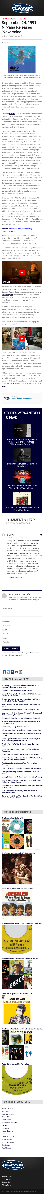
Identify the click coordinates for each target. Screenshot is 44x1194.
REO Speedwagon (8, 1142)
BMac (10, 534)
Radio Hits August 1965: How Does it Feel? (17, 994)
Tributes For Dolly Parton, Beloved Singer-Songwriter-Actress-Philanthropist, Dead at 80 (22, 442)
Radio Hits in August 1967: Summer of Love (17, 888)
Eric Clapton (6, 1120)
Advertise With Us (8, 1176)
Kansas (4, 1134)
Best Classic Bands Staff (14, 36)
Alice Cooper (6, 1111)
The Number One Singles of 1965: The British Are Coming (22, 1029)
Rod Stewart (6, 1148)
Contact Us (6, 1182)
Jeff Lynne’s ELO (8, 1137)
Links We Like (7, 1179)
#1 (40, 534)
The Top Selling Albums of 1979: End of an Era (18, 853)
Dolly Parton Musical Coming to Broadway (22, 465)
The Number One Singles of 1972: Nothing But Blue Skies (22, 923)
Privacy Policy (7, 1185)
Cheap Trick (6, 1117)
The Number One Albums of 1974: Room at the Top (20, 959)
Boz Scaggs (6, 1145)
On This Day (20, 19)
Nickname (6, 622)
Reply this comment (15, 577)
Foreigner (5, 1128)
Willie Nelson (7, 1139)
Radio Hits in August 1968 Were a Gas (15, 1064)
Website (4, 638)
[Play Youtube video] (22, 272)
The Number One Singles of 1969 (13, 818)
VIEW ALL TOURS (8, 1108)
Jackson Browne (8, 1114)
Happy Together (7, 1131)
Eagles (4, 1125)
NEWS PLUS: (8, 19)
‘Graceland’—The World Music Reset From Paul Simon (22, 508)
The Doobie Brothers (9, 1122)
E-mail (4, 630)
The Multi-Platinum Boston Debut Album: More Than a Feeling (22, 487)
